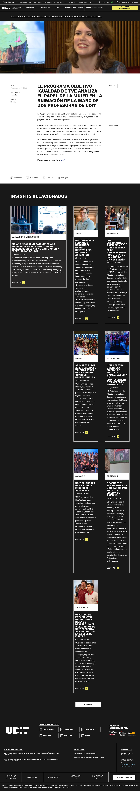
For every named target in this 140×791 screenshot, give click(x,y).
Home (12, 16)
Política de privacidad (11, 777)
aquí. (63, 160)
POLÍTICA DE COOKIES (97, 777)
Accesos (135, 2)
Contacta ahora (124, 777)
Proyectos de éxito (74, 8)
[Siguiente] (89, 2)
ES (104, 2)
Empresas (48, 2)
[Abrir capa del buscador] (99, 2)
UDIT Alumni (37, 2)
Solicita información (125, 8)
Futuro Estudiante (24, 2)
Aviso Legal (32, 777)
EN (108, 2)
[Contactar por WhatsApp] (112, 2)
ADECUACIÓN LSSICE (76, 777)
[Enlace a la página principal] (13, 7)
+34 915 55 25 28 (124, 2)
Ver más (88, 704)
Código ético (54, 777)
